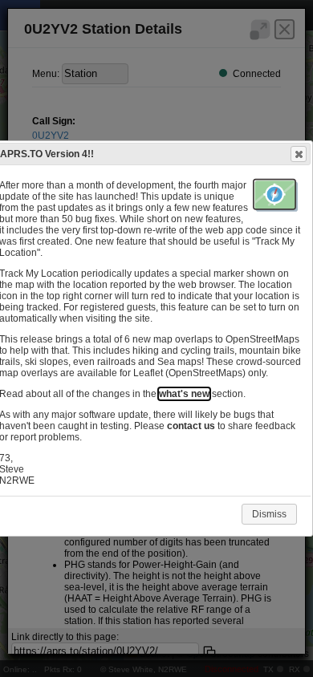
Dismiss (269, 514)
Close (299, 154)
